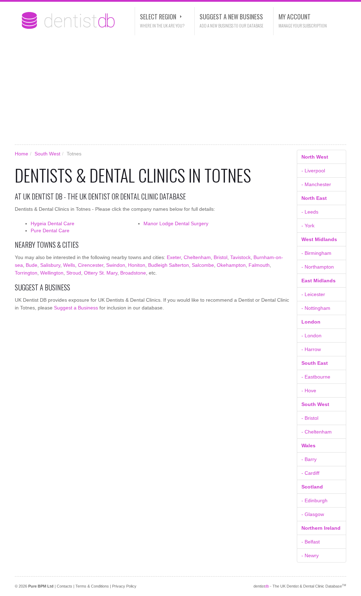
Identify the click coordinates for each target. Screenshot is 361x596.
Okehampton (231, 265)
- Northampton (317, 267)
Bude (31, 265)
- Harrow (311, 349)
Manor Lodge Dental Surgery (175, 223)
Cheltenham (197, 257)
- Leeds (309, 212)
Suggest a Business (76, 308)
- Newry (310, 555)
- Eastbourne (315, 377)
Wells (69, 265)
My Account (295, 16)
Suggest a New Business (231, 16)
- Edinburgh (314, 500)
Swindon (115, 265)
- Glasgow (312, 514)
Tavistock (240, 257)
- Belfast (310, 542)
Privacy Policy (124, 586)
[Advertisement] (180, 90)
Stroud (73, 273)
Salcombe (203, 265)
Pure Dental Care (50, 230)
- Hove (308, 390)
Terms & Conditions (92, 586)
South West (47, 153)
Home (21, 153)
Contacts (64, 586)
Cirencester (90, 265)
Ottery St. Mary (100, 273)
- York (307, 225)
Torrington (26, 273)
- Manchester (316, 184)
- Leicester (313, 294)
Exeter (174, 257)
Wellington (51, 273)
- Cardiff (310, 473)
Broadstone (133, 273)
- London (311, 335)
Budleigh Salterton (168, 265)
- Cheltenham (316, 432)
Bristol (220, 257)
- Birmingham (316, 253)
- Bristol (309, 418)
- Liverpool (313, 170)
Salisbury (50, 265)
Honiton (136, 265)
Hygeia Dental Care (52, 223)
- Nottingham (315, 308)
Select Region (158, 16)
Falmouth (259, 265)
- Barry (309, 459)
